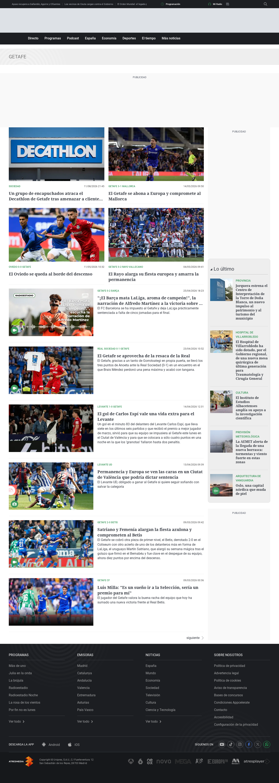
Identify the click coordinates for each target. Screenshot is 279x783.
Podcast (73, 38)
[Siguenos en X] (257, 744)
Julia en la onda (20, 673)
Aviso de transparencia (230, 688)
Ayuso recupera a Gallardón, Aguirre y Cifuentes (36, 4)
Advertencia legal (226, 673)
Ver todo (15, 721)
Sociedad (152, 688)
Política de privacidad (229, 666)
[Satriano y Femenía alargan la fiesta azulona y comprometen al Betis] (51, 544)
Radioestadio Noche (23, 695)
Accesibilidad (223, 717)
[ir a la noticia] (221, 290)
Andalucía (84, 680)
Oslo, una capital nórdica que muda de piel (251, 489)
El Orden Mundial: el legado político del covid (140, 4)
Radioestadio (18, 688)
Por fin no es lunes (22, 710)
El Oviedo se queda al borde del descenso (50, 274)
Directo (33, 38)
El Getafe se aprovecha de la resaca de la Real (143, 356)
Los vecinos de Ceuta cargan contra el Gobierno (89, 4)
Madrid (82, 666)
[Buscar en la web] (265, 4)
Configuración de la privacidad (236, 724)
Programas (53, 38)
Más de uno (17, 666)
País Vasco (85, 710)
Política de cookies (227, 680)
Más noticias (171, 38)
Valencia (83, 688)
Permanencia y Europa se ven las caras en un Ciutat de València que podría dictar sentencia (150, 474)
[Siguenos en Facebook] (248, 744)
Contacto (220, 710)
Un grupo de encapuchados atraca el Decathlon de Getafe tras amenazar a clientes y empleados (55, 199)
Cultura (151, 702)
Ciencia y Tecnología (160, 710)
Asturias (83, 702)
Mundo (151, 673)
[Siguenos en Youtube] (221, 744)
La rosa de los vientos (24, 702)
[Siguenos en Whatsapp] (266, 744)
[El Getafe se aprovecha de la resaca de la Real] (51, 370)
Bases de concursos (228, 695)
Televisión (153, 695)
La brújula (16, 680)
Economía (109, 38)
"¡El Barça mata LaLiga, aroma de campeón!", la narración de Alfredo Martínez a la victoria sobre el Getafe (150, 303)
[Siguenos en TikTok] (230, 744)
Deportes (129, 38)
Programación (173, 4)
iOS (77, 745)
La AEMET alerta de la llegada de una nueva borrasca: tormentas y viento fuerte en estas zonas (252, 451)
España (90, 38)
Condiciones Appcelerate (232, 702)
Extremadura (86, 695)
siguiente (193, 638)
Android (54, 745)
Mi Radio (217, 4)
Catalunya (84, 673)
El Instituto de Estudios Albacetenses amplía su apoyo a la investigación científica (251, 407)
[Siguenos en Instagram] (239, 744)
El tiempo (149, 38)
